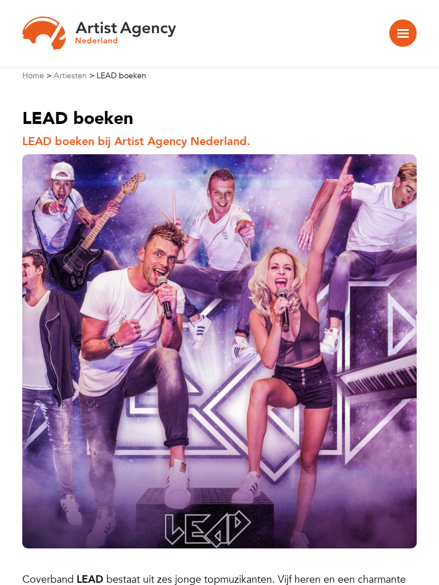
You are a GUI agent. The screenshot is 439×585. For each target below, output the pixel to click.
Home (33, 75)
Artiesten (70, 75)
